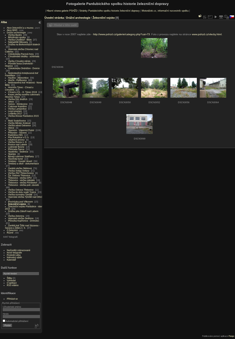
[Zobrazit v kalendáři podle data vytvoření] (226, 16)
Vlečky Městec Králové (19, 123)
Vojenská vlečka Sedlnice (21, 218)
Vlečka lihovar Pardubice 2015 (23, 116)
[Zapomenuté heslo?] (36, 326)
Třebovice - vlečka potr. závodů (23, 185)
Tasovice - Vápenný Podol (21, 130)
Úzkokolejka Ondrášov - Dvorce (24, 68)
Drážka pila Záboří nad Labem (23, 211)
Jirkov (11, 101)
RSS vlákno (13, 285)
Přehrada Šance (16, 149)
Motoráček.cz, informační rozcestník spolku (165, 10)
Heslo (6, 314)
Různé (10, 232)
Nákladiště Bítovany (18, 42)
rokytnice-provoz (16, 140)
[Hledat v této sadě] (199, 15)
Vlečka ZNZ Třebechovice (21, 173)
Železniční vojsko (17, 204)
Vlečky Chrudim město (19, 61)
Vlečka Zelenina (16, 216)
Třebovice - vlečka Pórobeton (22, 182)
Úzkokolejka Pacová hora (21, 54)
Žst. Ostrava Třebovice (19, 175)
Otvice (11, 128)
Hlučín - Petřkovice (17, 80)
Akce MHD (12, 30)
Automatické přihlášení (16, 321)
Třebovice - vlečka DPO (20, 178)
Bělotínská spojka (17, 37)
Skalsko (12, 154)
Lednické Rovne (16, 147)
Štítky (9, 278)
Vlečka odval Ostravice (19, 125)
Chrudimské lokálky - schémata (23, 56)
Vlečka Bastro (15, 35)
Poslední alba (14, 255)
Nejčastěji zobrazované (18, 250)
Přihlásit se (12, 299)
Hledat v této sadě (65, 25)
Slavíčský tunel (15, 159)
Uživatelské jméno (12, 307)
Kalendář (11, 260)
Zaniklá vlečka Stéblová (20, 168)
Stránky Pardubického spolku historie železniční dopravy (109, 10)
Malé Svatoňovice (17, 120)
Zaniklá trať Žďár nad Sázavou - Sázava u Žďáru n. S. (22, 226)
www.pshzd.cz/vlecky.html (207, 34)
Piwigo (231, 336)
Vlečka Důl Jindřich (17, 99)
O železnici (12, 230)
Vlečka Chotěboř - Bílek (20, 39)
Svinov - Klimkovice (18, 104)
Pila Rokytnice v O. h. (18, 137)
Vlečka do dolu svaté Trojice (22, 192)
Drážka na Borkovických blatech (24, 44)
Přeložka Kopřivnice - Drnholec (23, 221)
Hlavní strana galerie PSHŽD (62, 10)
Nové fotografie (14, 252)
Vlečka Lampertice (17, 109)
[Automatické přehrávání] (215, 16)
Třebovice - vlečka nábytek (21, 180)
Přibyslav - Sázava (17, 132)
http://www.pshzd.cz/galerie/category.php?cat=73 (121, 34)
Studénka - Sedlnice (18, 151)
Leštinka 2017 (15, 113)
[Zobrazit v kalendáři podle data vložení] (221, 16)
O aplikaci (12, 283)
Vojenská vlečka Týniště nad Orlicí (25, 197)
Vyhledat (11, 280)
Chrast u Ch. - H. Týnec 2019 (22, 92)
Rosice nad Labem (17, 144)
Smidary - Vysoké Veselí (20, 161)
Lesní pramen (15, 111)
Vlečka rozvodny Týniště (20, 194)
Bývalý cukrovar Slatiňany (21, 156)
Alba (4, 22)
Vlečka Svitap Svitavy (18, 171)
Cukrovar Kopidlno (17, 106)
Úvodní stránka (54, 17)
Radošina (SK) (15, 135)
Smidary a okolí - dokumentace (23, 163)
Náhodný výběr (14, 257)
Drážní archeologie (16, 32)
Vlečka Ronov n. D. (17, 142)
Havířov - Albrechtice (18, 78)
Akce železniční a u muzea (20, 28)
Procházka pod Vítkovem (20, 201)
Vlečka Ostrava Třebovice (21, 190)
